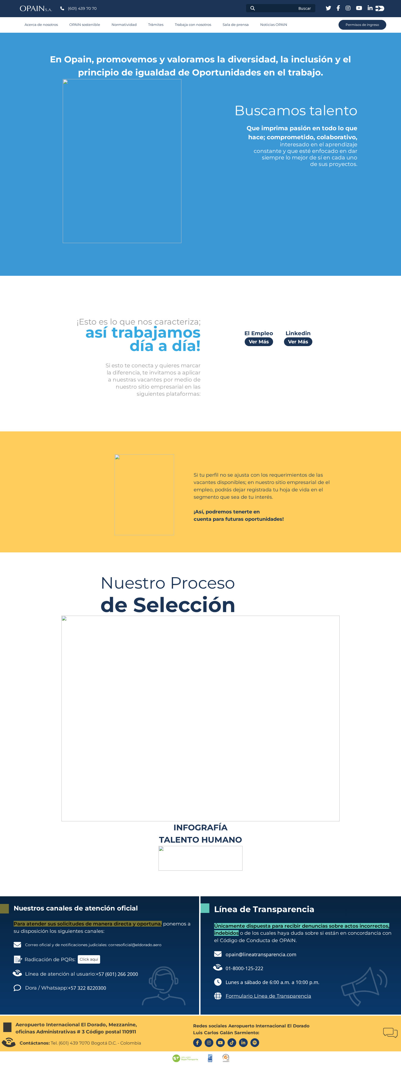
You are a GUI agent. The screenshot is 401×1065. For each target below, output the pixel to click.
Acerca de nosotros (41, 25)
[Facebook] (197, 1042)
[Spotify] (254, 1042)
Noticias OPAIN (273, 25)
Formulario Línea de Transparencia (268, 996)
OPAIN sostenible (84, 25)
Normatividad (124, 25)
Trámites (155, 25)
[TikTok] (232, 1042)
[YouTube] (220, 1042)
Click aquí (89, 959)
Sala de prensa (236, 25)
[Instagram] (209, 1042)
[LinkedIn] (243, 1042)
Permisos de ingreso (362, 25)
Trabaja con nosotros (193, 25)
